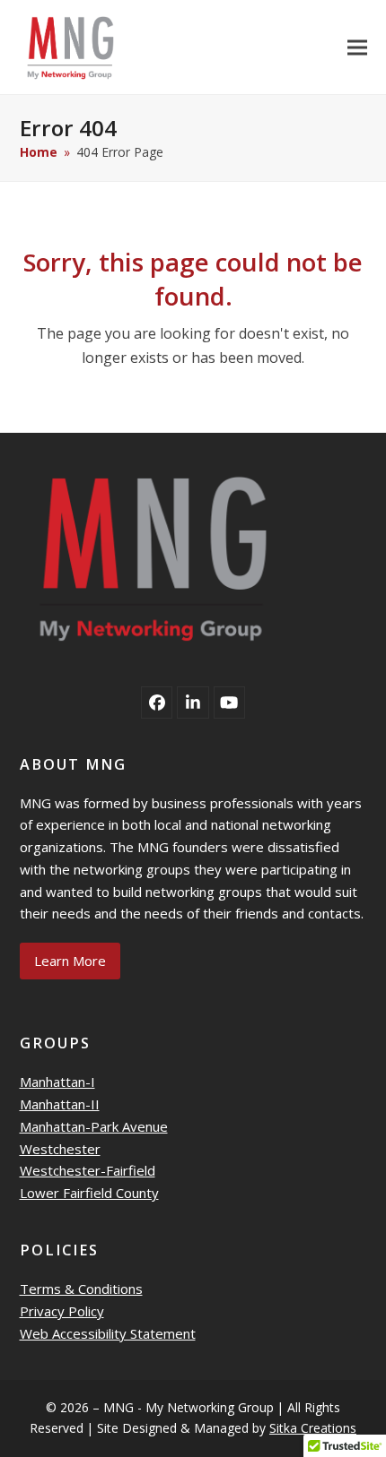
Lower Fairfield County (89, 1193)
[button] (357, 47)
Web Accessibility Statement (108, 1333)
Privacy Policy (62, 1311)
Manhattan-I (57, 1082)
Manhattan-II (60, 1104)
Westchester (60, 1149)
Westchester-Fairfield (87, 1170)
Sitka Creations (312, 1427)
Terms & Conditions (81, 1289)
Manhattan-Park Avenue (94, 1126)
